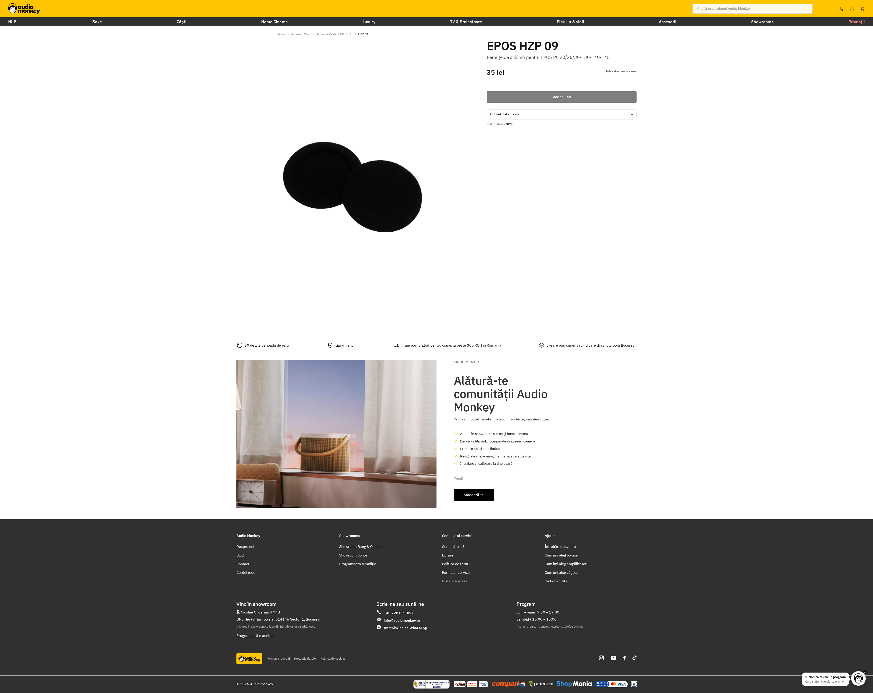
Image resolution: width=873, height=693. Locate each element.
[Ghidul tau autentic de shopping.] (508, 684)
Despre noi (245, 546)
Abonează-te (474, 495)
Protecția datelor (305, 659)
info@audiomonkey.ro (402, 620)
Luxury (369, 21)
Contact (242, 563)
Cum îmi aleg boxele (561, 555)
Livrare (447, 555)
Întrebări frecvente (560, 546)
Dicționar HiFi (556, 581)
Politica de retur (455, 563)
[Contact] (841, 9)
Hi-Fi (13, 21)
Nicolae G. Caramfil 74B (260, 612)
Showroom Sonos (353, 555)
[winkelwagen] (862, 9)
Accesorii (668, 21)
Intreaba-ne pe (405, 628)
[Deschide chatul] (858, 678)
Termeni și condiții (279, 659)
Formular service (456, 572)
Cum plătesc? (453, 546)
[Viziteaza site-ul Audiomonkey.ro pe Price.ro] (540, 684)
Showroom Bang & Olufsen (361, 546)
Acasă (281, 34)
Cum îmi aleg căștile (561, 572)
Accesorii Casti (301, 34)
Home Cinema (274, 21)
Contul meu (245, 572)
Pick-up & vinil (570, 21)
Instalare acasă (455, 581)
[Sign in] (851, 9)
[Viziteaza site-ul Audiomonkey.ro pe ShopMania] (574, 684)
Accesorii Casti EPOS (330, 34)
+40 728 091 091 (399, 613)
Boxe (97, 21)
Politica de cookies (333, 659)
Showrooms (762, 21)
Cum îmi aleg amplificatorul (567, 563)
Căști (181, 21)
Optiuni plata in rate (504, 114)
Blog (239, 555)
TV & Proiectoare (466, 21)
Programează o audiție (357, 563)
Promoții (856, 21)
